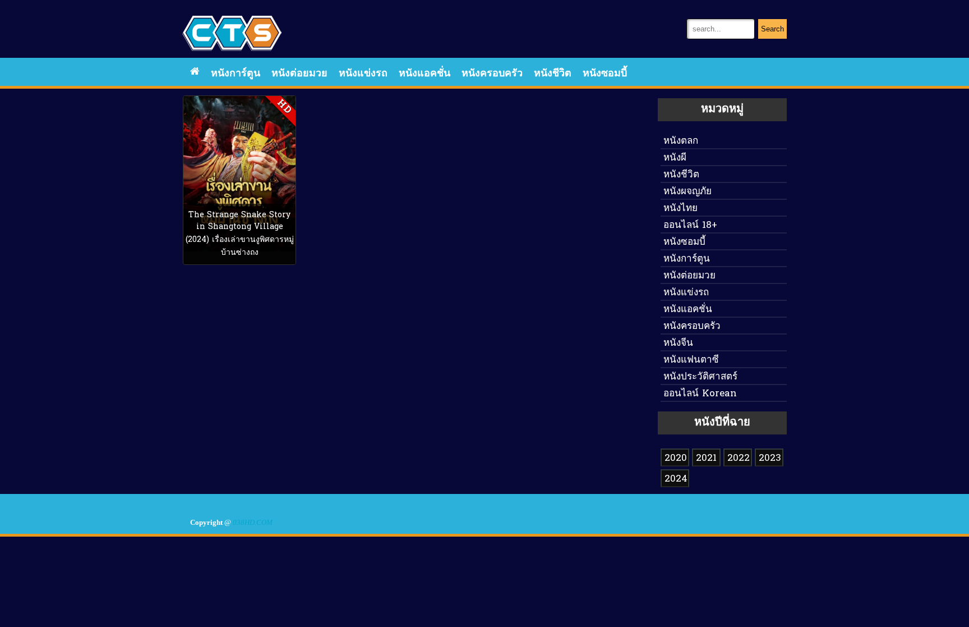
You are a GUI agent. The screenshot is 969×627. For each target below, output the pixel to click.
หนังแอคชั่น (424, 73)
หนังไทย (680, 209)
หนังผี (674, 158)
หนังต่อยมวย (299, 73)
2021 (706, 458)
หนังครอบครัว (492, 73)
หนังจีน (678, 343)
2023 (770, 458)
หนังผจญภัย (687, 192)
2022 (738, 458)
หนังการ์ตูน (235, 73)
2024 (676, 479)
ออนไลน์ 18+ (690, 225)
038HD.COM (253, 523)
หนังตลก (680, 141)
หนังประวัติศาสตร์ (700, 377)
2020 (676, 458)
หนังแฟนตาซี (691, 360)
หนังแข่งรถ (363, 73)
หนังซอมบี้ (605, 73)
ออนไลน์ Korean (700, 394)
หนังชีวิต (552, 73)
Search (772, 29)
